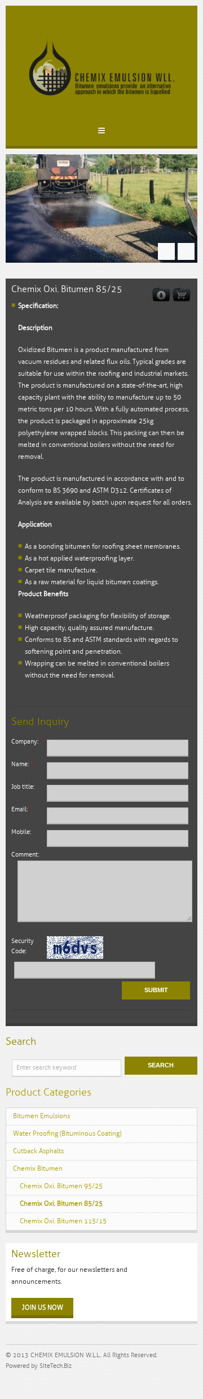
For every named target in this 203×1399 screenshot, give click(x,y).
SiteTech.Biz (55, 1366)
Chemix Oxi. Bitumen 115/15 (63, 1221)
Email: (21, 809)
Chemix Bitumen (38, 1169)
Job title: (22, 786)
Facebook (31, 1381)
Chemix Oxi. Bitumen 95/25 (61, 1186)
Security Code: (22, 946)
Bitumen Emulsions (41, 1116)
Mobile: (21, 832)
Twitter (20, 1381)
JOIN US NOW (42, 1308)
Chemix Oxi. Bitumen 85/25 (61, 1204)
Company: (27, 741)
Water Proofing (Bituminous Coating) (67, 1133)
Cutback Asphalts (38, 1151)
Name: (22, 764)
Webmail (10, 1381)
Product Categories (48, 1092)
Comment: (25, 854)
